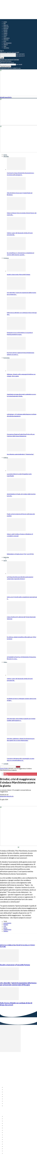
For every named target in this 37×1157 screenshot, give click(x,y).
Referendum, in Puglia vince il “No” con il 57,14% (20, 554)
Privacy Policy (3, 1077)
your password (20, 56)
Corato (5, 33)
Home (5, 155)
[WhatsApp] (23, 802)
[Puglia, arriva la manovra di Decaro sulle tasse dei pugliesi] (16, 510)
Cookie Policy (10, 1077)
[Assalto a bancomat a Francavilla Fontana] (16, 271)
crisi (4, 926)
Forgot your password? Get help (9, 59)
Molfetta (5, 39)
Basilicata (6, 26)
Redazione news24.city (7, 796)
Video (5, 662)
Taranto (5, 44)
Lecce (4, 36)
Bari (4, 23)
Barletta (5, 25)
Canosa (5, 31)
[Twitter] (17, 802)
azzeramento (7, 923)
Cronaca (6, 258)
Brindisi (5, 30)
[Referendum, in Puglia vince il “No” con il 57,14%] (16, 550)
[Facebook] (10, 802)
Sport (5, 560)
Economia (6, 357)
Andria (5, 21)
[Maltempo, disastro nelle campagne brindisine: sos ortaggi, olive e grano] (16, 371)
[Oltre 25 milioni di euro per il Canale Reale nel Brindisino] (16, 189)
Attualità (6, 156)
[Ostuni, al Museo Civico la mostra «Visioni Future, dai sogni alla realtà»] (16, 209)
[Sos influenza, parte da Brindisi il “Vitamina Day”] (16, 451)
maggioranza (7, 929)
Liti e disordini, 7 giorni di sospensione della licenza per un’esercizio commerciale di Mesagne (18, 984)
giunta (5, 928)
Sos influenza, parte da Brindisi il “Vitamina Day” (20, 454)
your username (20, 54)
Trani (4, 46)
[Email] (29, 802)
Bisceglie (5, 28)
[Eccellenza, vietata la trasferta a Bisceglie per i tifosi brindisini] (16, 633)
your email (19, 64)
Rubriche (6, 557)
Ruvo (4, 41)
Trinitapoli (6, 47)
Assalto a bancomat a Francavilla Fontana (18, 274)
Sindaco (5, 931)
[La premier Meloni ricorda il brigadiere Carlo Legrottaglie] (16, 470)
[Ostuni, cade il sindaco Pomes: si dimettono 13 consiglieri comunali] (16, 530)
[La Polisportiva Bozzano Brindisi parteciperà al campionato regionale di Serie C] (16, 573)
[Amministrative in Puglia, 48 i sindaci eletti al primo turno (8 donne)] (16, 490)
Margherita (6, 38)
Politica (5, 457)
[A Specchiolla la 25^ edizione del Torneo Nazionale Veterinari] (16, 613)
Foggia (5, 34)
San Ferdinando (7, 43)
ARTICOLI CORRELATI (7, 945)
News (4, 773)
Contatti (5, 763)
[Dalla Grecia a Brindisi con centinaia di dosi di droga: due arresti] (16, 309)
